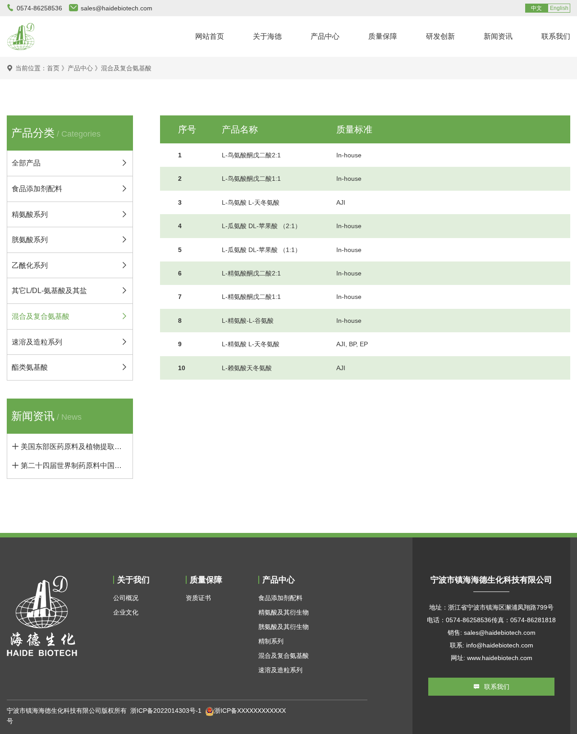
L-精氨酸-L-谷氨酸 (248, 320)
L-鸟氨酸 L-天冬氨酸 (250, 202)
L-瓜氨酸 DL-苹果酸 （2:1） (261, 225)
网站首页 (209, 36)
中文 (536, 8)
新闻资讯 (498, 36)
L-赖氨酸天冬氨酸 (247, 368)
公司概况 (125, 597)
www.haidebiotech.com (499, 657)
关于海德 (267, 36)
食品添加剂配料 (280, 597)
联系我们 (555, 36)
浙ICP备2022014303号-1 (165, 710)
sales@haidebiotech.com (116, 8)
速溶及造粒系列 (280, 670)
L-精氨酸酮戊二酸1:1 (251, 296)
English (559, 8)
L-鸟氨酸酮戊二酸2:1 (251, 155)
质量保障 (382, 36)
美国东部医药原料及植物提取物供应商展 (74, 446)
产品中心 (325, 36)
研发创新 (440, 36)
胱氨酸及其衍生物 (283, 626)
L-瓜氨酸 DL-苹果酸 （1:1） (261, 249)
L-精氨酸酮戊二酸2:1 (251, 273)
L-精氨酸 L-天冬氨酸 (250, 344)
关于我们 (133, 579)
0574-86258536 (39, 8)
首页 (53, 68)
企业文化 (125, 612)
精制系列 (271, 641)
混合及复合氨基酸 (126, 68)
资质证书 (198, 597)
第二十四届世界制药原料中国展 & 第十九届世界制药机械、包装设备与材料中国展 (74, 465)
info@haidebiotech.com (499, 645)
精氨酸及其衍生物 (283, 612)
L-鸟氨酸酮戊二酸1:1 (251, 178)
